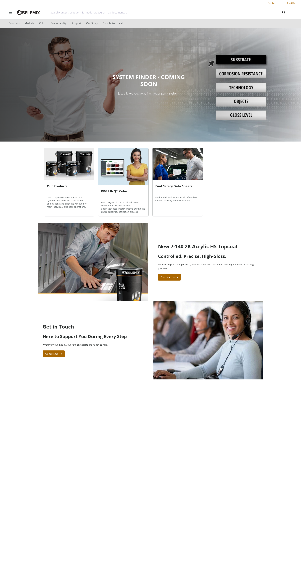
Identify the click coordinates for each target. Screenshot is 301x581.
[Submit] (283, 12)
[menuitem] (14, 23)
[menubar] (67, 23)
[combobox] (167, 12)
